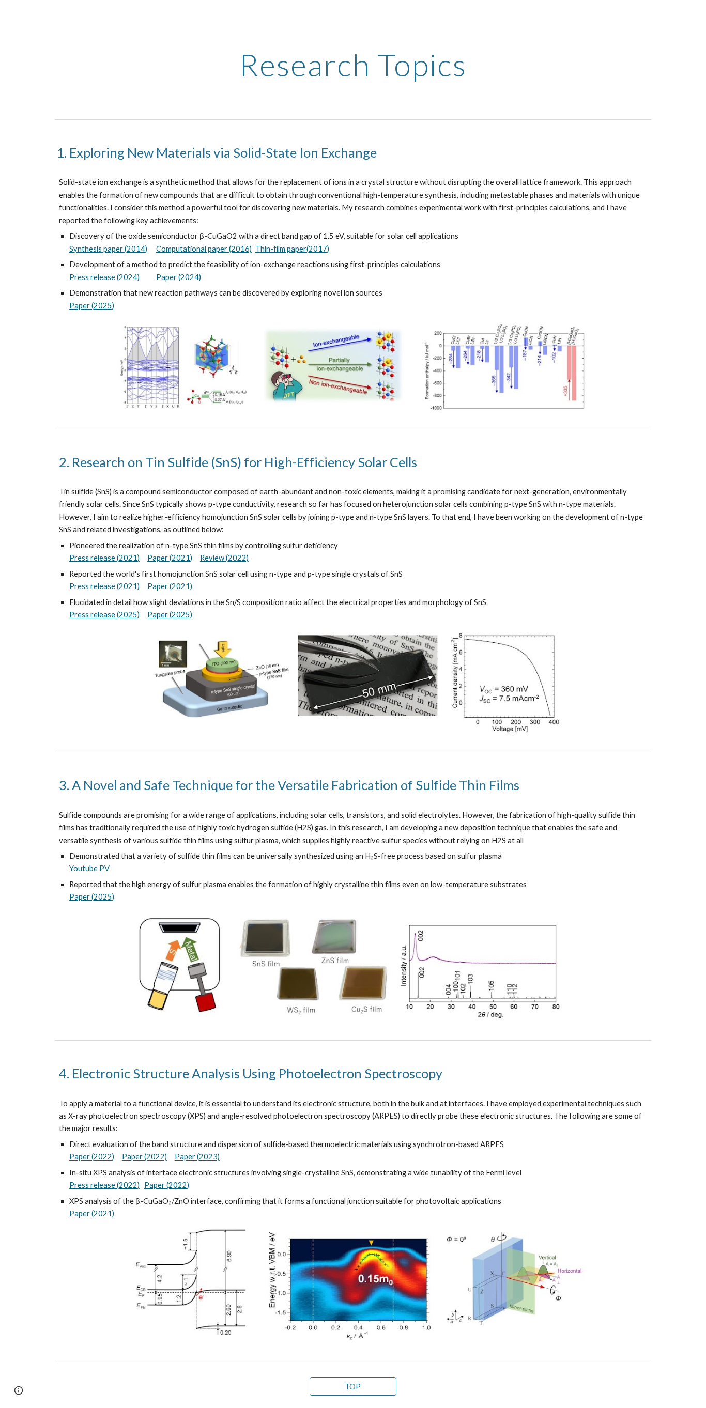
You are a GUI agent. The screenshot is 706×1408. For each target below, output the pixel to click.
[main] (353, 64)
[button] (18, 1390)
